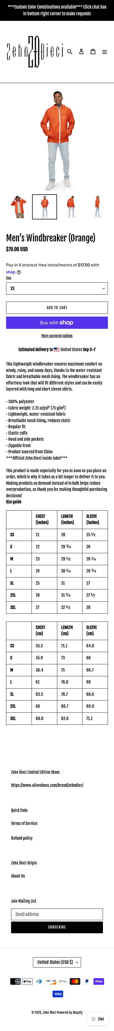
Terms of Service (24, 823)
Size (8, 278)
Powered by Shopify (69, 1012)
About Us (18, 876)
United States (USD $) (55, 962)
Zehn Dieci (50, 1012)
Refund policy (22, 838)
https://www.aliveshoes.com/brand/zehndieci (47, 785)
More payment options (57, 336)
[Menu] (104, 52)
